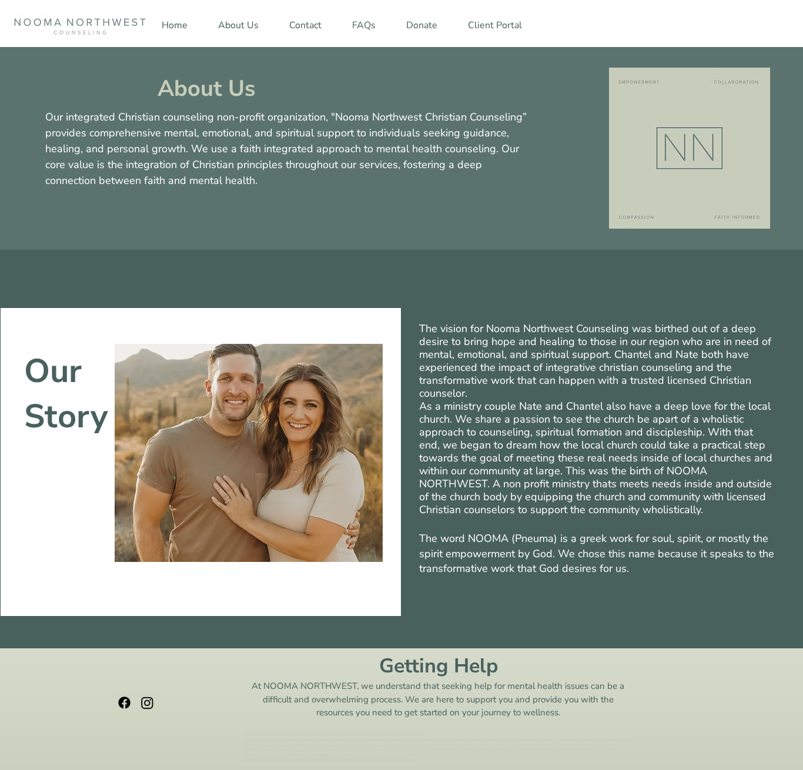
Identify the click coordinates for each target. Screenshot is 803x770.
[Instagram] (147, 703)
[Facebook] (124, 703)
